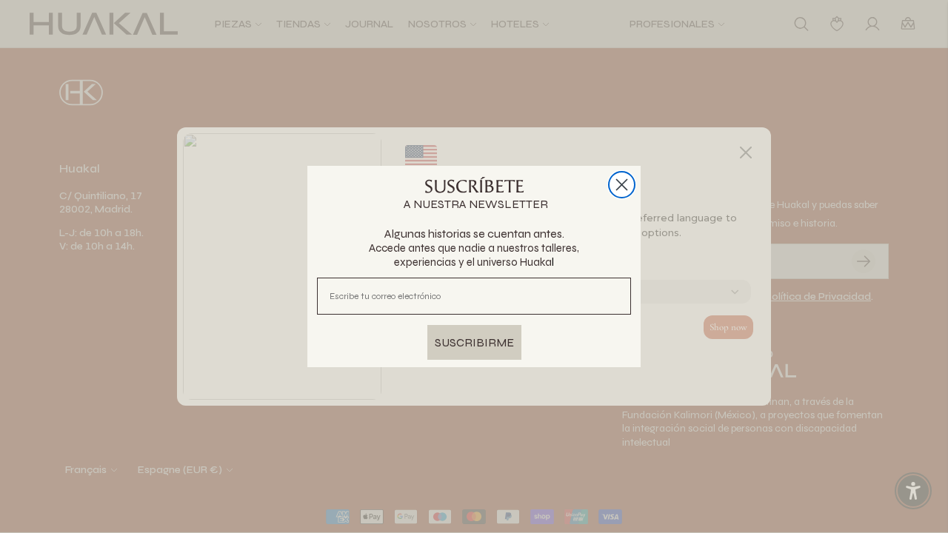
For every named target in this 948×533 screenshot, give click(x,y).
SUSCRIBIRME (474, 342)
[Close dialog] (622, 185)
